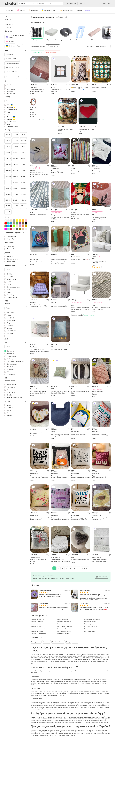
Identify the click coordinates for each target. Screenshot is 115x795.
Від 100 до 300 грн (12, 59)
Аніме (9, 315)
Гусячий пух (11, 295)
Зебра (9, 323)
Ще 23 (6, 300)
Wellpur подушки (36, 624)
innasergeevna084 (45, 590)
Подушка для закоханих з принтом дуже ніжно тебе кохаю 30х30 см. (59, 477)
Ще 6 (6, 339)
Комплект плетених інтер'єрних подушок (33, 113)
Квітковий (10, 328)
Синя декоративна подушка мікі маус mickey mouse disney (60, 435)
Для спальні (9, 24)
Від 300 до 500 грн (12, 63)
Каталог (11, 10)
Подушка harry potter (37, 262)
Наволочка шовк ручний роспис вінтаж (99, 519)
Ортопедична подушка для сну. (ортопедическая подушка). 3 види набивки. (94, 595)
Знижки (22, 10)
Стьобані (10, 395)
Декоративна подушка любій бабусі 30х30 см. (39, 519)
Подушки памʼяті (62, 624)
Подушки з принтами (64, 631)
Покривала (46, 642)
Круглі (9, 410)
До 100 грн (9, 54)
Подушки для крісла (90, 626)
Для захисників (68, 10)
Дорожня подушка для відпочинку (50, 594)
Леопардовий (11, 331)
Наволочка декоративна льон (80, 171)
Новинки (79, 10)
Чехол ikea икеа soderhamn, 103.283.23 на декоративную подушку (80, 308)
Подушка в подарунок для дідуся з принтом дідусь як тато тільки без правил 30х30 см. (39, 477)
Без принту (10, 318)
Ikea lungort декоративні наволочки (99, 262)
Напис (9, 336)
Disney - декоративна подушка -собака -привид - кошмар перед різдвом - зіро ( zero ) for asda (39, 173)
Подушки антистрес (63, 634)
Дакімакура (10, 359)
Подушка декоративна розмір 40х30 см (60, 218)
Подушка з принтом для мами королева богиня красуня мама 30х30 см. (99, 477)
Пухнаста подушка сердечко (80, 560)
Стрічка (87, 10)
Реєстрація (107, 3)
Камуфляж (10, 325)
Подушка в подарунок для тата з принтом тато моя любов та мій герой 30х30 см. (79, 519)
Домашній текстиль (11, 22)
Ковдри (75, 642)
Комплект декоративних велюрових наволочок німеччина (99, 560)
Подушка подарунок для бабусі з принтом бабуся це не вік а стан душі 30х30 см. (60, 519)
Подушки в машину (37, 621)
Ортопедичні (11, 374)
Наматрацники (36, 642)
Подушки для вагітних (37, 619)
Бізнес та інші (11, 249)
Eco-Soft (10, 277)
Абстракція (10, 312)
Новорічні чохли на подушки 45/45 (80, 215)
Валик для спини (62, 619)
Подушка (94, 394)
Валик (9, 405)
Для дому (8, 19)
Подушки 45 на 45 (36, 626)
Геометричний (11, 320)
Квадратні (10, 408)
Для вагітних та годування (15, 361)
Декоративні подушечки (92, 619)
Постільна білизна (58, 642)
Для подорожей (12, 364)
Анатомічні (10, 354)
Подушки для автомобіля (38, 629)
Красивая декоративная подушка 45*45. (99, 218)
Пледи (68, 642)
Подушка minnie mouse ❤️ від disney (80, 260)
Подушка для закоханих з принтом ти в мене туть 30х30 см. (79, 435)
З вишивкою (11, 262)
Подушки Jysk (61, 629)
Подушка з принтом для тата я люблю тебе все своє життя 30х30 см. (80, 477)
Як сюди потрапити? (49, 120)
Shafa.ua (8, 17)
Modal (9, 282)
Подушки (8, 27)
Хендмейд (34, 10)
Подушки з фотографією (38, 634)
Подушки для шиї (89, 624)
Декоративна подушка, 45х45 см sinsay (60, 90)
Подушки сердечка (37, 631)
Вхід (100, 3)
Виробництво (11, 236)
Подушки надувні (89, 631)
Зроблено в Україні (50, 10)
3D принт (10, 256)
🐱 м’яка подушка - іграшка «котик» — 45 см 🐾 (79, 88)
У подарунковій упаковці (15, 398)
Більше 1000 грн (11, 72)
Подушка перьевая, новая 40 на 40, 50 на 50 (94, 607)
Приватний (10, 246)
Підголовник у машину (64, 626)
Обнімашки (10, 372)
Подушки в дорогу (90, 621)
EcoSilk (9, 274)
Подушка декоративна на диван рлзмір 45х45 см (38, 392)
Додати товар (71, 3)
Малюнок (10, 333)
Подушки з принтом (90, 629)
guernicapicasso (85, 590)
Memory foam (11, 279)
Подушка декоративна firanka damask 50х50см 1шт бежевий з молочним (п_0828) (60, 392)
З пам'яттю (10, 369)
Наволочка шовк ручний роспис (38, 560)
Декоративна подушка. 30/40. (65, 130)
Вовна (9, 292)
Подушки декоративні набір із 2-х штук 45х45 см (60, 263)
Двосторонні (11, 387)
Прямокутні (10, 413)
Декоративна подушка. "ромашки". (99, 88)
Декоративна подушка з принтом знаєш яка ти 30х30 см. (101, 435)
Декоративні (11, 351)
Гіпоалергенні (11, 356)
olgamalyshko (43, 603)
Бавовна (9, 284)
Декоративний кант (13, 259)
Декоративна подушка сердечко (37, 432)
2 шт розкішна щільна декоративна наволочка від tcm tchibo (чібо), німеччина (39, 350)
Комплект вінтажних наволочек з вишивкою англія (60, 560)
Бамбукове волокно (13, 287)
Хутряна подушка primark (59, 349)
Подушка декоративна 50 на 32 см (80, 392)
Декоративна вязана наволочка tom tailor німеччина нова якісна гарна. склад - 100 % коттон (39, 90)
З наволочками (12, 390)
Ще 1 (6, 377)
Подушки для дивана (64, 621)
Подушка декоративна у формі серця (86, 130)
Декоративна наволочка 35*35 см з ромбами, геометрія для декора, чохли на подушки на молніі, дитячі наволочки (53, 608)
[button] (30, 32)
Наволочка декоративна (38, 215)
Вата (8, 290)
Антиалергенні (12, 385)
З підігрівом (11, 392)
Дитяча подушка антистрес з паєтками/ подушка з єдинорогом (60, 172)
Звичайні (10, 367)
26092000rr (84, 603)
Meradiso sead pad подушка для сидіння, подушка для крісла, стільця (39, 306)
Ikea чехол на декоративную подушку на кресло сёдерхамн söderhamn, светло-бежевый (101, 308)
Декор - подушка (97, 171)
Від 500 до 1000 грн (12, 67)
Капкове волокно (12, 297)
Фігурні (9, 415)
